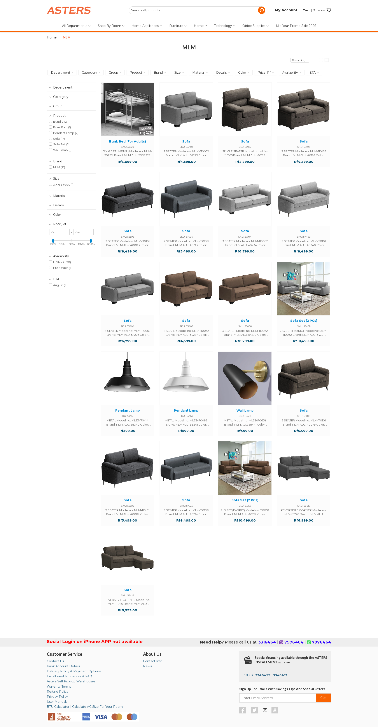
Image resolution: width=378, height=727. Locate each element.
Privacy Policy (57, 697)
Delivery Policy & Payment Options (74, 671)
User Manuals (57, 702)
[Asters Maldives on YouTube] (275, 712)
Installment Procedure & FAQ (69, 676)
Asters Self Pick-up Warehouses (71, 681)
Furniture (176, 26)
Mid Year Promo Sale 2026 (296, 26)
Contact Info (152, 661)
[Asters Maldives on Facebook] (243, 712)
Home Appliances (146, 26)
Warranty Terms (59, 687)
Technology (223, 26)
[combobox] (197, 10)
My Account (286, 10)
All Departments (75, 26)
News (147, 666)
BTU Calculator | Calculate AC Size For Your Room (85, 707)
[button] (321, 60)
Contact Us (55, 661)
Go (323, 697)
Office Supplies (254, 26)
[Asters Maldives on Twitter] (255, 712)
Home (199, 26)
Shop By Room (110, 26)
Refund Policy (57, 692)
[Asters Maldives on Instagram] (265, 711)
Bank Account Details (63, 666)
